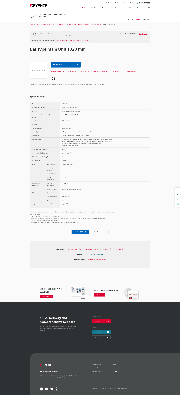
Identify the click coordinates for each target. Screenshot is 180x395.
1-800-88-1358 (144, 3)
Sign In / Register (108, 2)
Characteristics (131, 71)
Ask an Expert (95, 254)
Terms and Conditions (98, 368)
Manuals (71, 71)
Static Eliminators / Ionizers (97, 260)
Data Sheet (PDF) (56, 71)
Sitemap (114, 371)
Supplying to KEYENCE (98, 371)
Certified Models (96, 365)
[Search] (149, 8)
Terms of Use (116, 368)
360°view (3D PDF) (99, 71)
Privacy (114, 365)
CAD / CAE (83, 71)
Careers (118, 2)
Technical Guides (72, 249)
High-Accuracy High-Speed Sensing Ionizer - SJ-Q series (72, 40)
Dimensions (116, 71)
